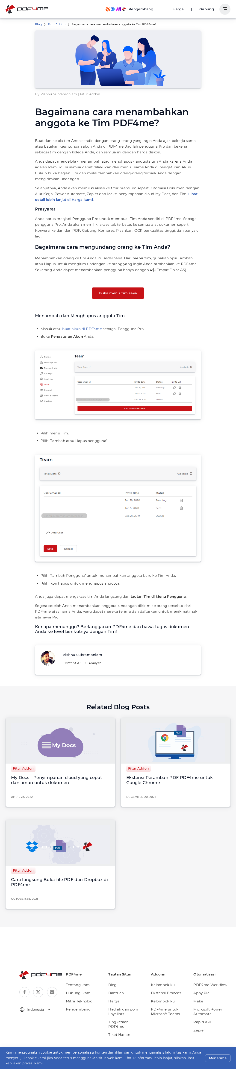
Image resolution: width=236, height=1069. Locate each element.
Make (198, 1001)
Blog (38, 24)
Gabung (206, 9)
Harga (178, 9)
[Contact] (52, 992)
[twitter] (38, 992)
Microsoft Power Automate (207, 1011)
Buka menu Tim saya (118, 293)
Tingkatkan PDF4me (118, 1024)
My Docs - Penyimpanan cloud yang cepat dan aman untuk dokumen (56, 780)
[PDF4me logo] (27, 9)
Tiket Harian (119, 1034)
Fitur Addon (56, 24)
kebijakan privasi (19, 1063)
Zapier (199, 1030)
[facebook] (24, 992)
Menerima (218, 1058)
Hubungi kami (79, 993)
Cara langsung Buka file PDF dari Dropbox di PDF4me (59, 882)
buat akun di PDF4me (82, 329)
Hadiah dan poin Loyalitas (123, 1011)
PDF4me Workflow (210, 985)
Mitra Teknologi (80, 1001)
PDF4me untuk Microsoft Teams (165, 1011)
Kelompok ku (163, 985)
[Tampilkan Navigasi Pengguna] (224, 9)
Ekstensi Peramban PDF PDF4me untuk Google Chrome (169, 780)
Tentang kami (78, 985)
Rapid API (202, 1022)
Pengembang (78, 1009)
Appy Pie (201, 993)
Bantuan (116, 993)
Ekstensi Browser (166, 993)
